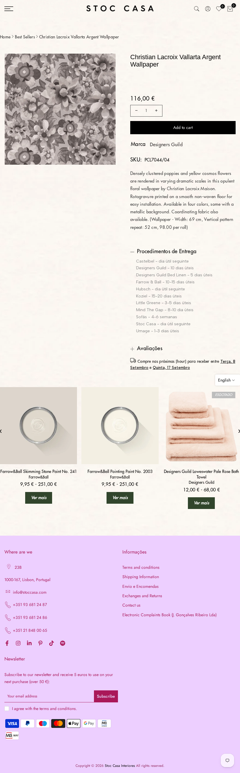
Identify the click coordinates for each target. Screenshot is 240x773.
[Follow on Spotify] (62, 643)
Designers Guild (166, 144)
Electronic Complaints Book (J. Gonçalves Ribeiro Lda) (169, 615)
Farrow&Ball (39, 477)
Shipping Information (140, 577)
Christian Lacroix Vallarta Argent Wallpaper (79, 37)
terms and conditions (58, 708)
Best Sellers (25, 37)
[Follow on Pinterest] (40, 643)
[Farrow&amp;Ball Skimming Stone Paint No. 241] (38, 425)
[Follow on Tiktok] (51, 643)
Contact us (131, 605)
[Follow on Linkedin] (29, 643)
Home (5, 37)
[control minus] (135, 111)
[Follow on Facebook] (7, 643)
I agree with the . (44, 708)
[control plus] (157, 111)
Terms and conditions (141, 567)
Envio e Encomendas (140, 586)
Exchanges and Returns (142, 596)
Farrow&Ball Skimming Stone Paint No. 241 (38, 471)
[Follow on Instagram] (18, 643)
